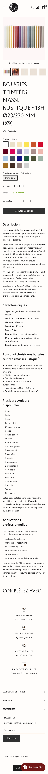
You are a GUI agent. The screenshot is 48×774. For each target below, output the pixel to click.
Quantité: (7, 200)
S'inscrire (11, 738)
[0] (43, 7)
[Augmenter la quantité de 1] (30, 201)
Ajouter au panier (24, 210)
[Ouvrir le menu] (4, 7)
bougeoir (11, 569)
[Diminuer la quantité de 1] (16, 201)
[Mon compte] (37, 7)
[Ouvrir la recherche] (32, 7)
